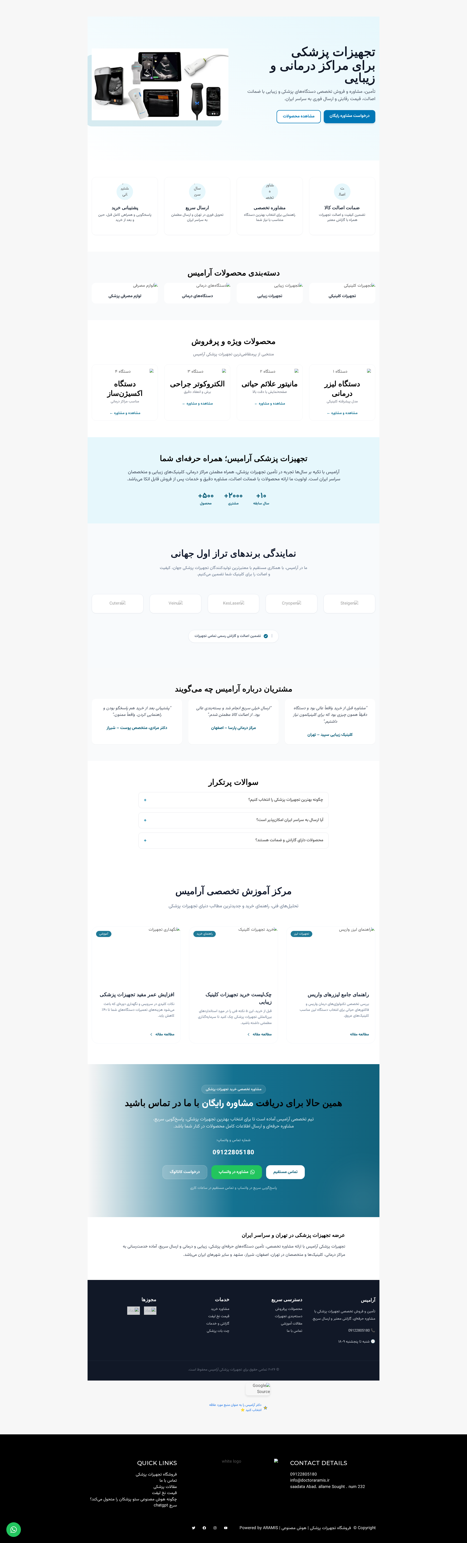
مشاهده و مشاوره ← (342, 413)
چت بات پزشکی (218, 1331)
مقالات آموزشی (291, 1323)
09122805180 (233, 1153)
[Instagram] (215, 1528)
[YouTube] (225, 1528)
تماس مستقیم (285, 1172)
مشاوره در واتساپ (233, 1172)
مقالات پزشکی (165, 1487)
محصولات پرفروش (288, 1309)
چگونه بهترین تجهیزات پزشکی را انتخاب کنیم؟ (233, 800)
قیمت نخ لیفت (218, 1316)
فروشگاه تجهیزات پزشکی (156, 1474)
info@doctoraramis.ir (310, 1480)
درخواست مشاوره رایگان (349, 116)
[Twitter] (193, 1528)
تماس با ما (294, 1331)
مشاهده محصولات (298, 116)
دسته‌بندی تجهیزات (288, 1316)
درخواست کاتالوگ (185, 1172)
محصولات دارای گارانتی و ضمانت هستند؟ (233, 840)
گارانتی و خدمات (217, 1323)
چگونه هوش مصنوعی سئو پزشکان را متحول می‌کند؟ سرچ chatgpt (133, 1502)
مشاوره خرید (220, 1309)
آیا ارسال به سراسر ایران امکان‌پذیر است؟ (233, 820)
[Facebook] (204, 1528)
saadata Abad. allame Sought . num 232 (327, 1487)
